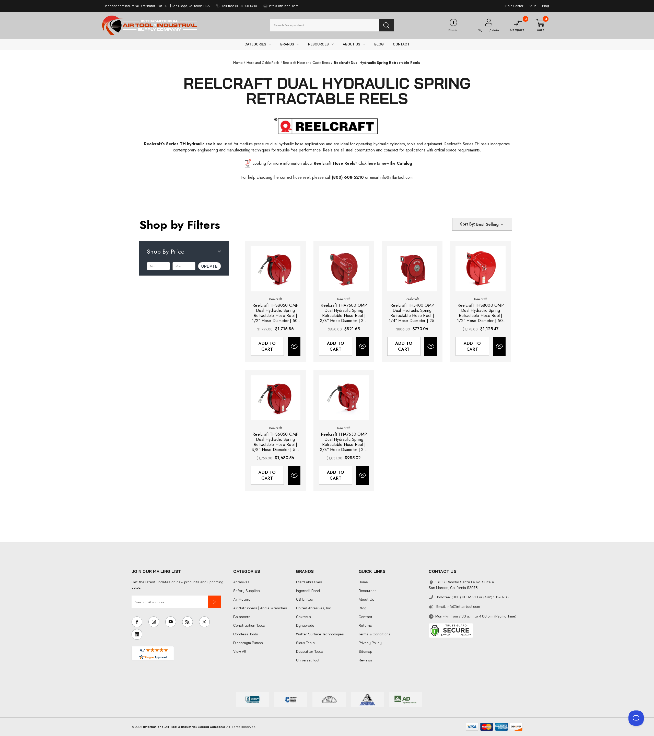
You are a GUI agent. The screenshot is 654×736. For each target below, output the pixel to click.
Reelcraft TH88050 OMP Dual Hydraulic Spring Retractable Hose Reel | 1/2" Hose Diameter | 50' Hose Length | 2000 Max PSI (275, 313)
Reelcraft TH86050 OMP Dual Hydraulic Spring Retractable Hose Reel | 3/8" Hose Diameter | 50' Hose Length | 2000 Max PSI (275, 442)
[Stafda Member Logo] (367, 699)
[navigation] (237, 62)
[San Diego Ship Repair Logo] (329, 699)
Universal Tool (307, 660)
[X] (204, 621)
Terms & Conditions (375, 634)
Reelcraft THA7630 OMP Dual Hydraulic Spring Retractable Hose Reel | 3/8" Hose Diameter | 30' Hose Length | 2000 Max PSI (344, 442)
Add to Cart (267, 346)
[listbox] (490, 224)
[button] (214, 602)
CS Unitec (304, 599)
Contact (365, 616)
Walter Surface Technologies (320, 634)
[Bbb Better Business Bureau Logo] (252, 699)
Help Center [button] (514, 6)
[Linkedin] (137, 634)
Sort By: (467, 224)
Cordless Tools (245, 634)
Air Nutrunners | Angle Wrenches (260, 608)
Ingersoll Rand (308, 590)
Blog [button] (545, 6)
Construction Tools (249, 625)
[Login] (488, 23)
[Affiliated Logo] (405, 699)
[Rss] (187, 621)
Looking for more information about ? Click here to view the (332, 163)
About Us (366, 599)
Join (495, 30)
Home (363, 582)
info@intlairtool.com (396, 177)
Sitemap (365, 651)
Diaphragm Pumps (248, 642)
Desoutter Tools (309, 651)
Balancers (241, 616)
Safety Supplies (246, 590)
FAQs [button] (532, 6)
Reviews (365, 660)
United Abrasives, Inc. (314, 608)
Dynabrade (305, 625)
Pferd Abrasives (309, 582)
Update (209, 266)
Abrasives (241, 582)
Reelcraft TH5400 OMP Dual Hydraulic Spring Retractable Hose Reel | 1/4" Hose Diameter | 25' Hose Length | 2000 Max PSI (412, 313)
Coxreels (303, 616)
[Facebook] (137, 621)
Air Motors (241, 599)
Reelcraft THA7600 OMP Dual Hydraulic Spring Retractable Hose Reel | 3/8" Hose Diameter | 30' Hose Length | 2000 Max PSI (344, 313)
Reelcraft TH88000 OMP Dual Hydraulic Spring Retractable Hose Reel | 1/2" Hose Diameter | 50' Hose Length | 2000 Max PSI (480, 313)
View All (239, 651)
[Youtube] (170, 621)
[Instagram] (153, 621)
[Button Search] (386, 25)
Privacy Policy (370, 642)
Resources (368, 590)
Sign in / (484, 30)
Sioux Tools (305, 642)
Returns (365, 625)
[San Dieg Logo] (290, 699)
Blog (362, 608)
